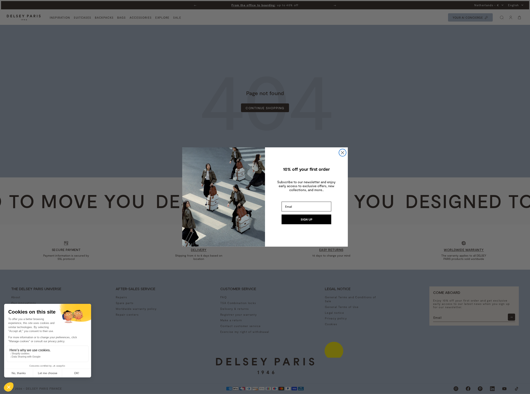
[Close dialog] (342, 152)
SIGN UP (306, 219)
